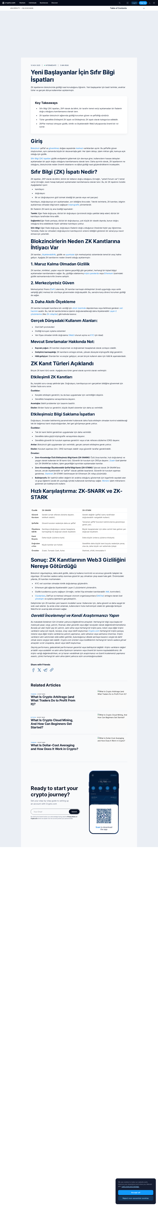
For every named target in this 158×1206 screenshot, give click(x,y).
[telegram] (45, 670)
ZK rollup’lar (52, 314)
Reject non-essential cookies (136, 1198)
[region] (136, 1191)
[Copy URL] (51, 669)
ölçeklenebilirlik (49, 254)
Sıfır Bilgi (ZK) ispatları (41, 158)
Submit (74, 812)
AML (108, 592)
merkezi (79, 148)
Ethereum (108, 273)
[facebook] (33, 670)
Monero (105, 481)
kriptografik (73, 205)
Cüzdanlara (40, 596)
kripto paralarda (91, 273)
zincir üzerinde (79, 308)
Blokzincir (35, 148)
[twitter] (39, 670)
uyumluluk (70, 254)
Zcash (112, 460)
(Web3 (71, 335)
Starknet (49, 474)
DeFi (53, 289)
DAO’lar (100, 596)
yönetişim (39, 599)
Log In (134, 3)
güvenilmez (54, 148)
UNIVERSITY (15, 8)
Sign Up (143, 3)
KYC (92, 335)
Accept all (135, 1192)
